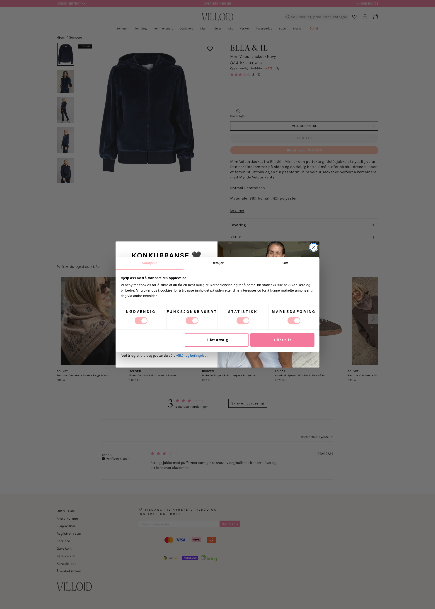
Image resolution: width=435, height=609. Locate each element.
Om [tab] (285, 263)
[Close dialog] (314, 247)
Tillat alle (282, 340)
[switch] (192, 320)
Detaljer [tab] (217, 263)
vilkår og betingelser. (192, 355)
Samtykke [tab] (149, 263)
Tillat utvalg (216, 340)
